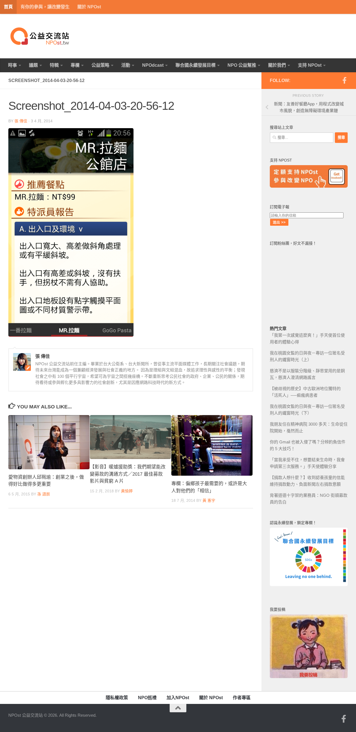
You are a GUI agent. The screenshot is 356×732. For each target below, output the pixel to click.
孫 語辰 (43, 494)
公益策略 (100, 65)
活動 (125, 65)
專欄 (75, 65)
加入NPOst (178, 697)
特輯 (54, 65)
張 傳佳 (20, 121)
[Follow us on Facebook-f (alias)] (344, 80)
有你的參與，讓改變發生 (45, 6)
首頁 (8, 6)
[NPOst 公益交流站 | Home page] (40, 36)
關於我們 (277, 65)
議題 (33, 65)
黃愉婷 (127, 491)
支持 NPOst (310, 65)
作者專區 (242, 697)
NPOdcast (153, 65)
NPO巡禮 (147, 697)
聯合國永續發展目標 (195, 65)
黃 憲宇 (208, 500)
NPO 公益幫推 (242, 65)
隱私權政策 (117, 697)
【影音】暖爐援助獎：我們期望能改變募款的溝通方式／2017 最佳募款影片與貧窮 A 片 (127, 474)
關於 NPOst (89, 6)
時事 (12, 65)
